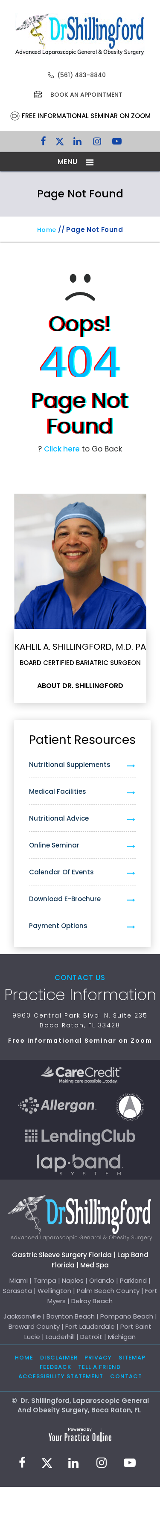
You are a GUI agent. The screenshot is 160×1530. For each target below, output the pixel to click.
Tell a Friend (99, 1367)
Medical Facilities (57, 791)
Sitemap (132, 1358)
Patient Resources (82, 740)
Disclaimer (59, 1358)
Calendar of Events (61, 872)
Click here (62, 449)
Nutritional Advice (59, 818)
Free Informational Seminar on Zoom (86, 115)
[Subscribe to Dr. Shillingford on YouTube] (117, 143)
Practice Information (80, 995)
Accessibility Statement (60, 1376)
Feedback (55, 1367)
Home (46, 230)
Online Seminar (54, 845)
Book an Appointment (86, 94)
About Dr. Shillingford (80, 686)
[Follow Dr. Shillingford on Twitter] (59, 143)
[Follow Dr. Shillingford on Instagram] (97, 143)
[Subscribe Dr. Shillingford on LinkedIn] (77, 143)
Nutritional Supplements (70, 764)
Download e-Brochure (65, 898)
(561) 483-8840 (81, 75)
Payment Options (58, 925)
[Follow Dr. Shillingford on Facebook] (43, 143)
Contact (126, 1376)
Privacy (98, 1358)
